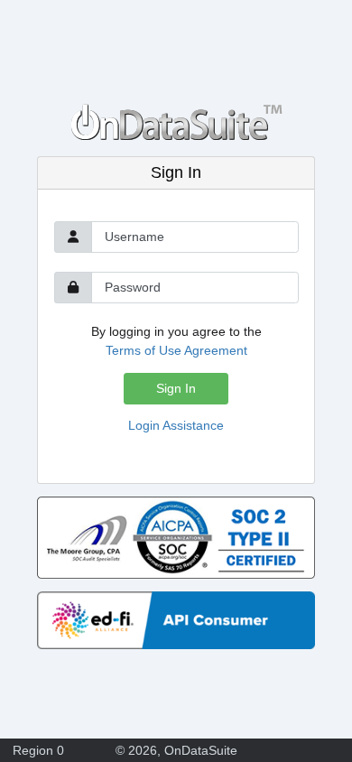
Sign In (176, 388)
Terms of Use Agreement (176, 350)
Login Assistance (176, 425)
